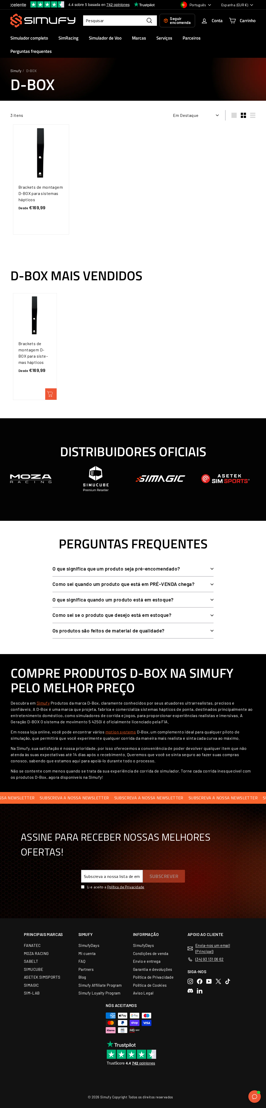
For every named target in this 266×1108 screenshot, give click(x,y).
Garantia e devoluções (152, 969)
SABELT (31, 961)
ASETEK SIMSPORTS (42, 977)
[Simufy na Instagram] (190, 981)
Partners (86, 969)
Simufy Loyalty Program (99, 993)
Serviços (164, 38)
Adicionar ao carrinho (51, 394)
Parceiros (192, 38)
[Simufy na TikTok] (227, 981)
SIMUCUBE (33, 969)
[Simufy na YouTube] (209, 981)
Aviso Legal (143, 993)
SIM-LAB (32, 993)
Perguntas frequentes (31, 51)
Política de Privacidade (125, 887)
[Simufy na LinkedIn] (199, 990)
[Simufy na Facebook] (199, 981)
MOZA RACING (36, 953)
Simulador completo (29, 38)
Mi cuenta (87, 953)
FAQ (81, 961)
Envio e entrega (147, 961)
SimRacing (68, 38)
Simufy (15, 70)
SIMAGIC (31, 985)
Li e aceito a (115, 887)
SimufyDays (88, 945)
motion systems (120, 731)
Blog (82, 977)
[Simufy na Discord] (190, 990)
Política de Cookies (150, 985)
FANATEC (32, 945)
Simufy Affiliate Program (100, 985)
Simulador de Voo (105, 38)
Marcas (139, 38)
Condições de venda (150, 953)
